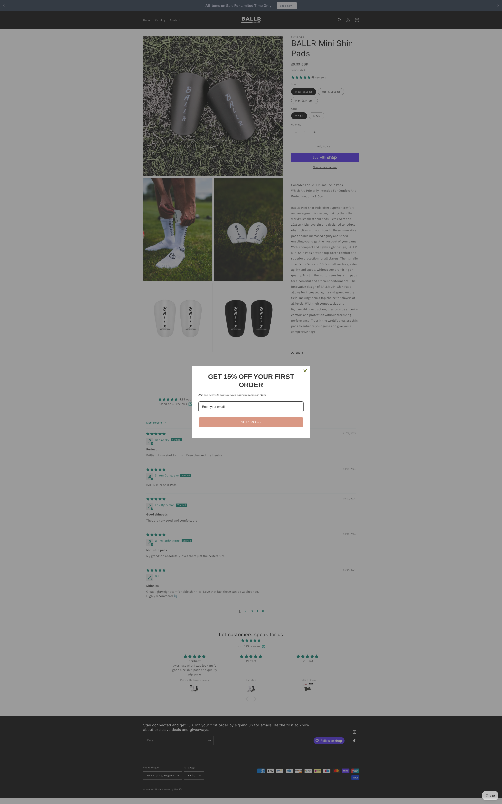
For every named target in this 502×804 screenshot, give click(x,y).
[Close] (305, 371)
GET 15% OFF (251, 422)
